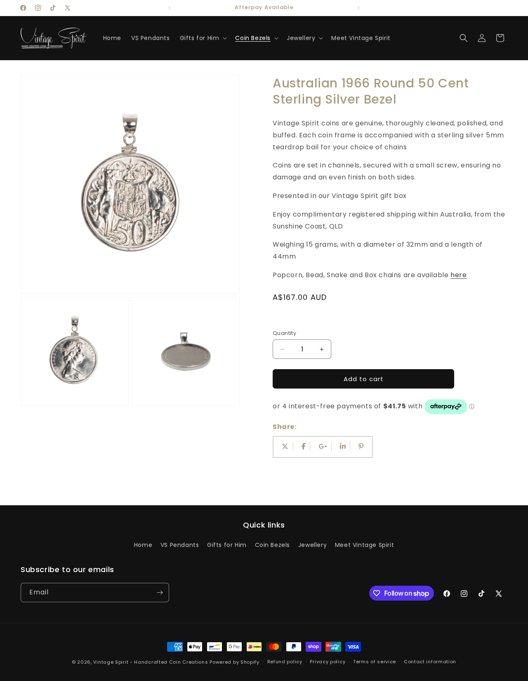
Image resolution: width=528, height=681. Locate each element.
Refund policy (284, 661)
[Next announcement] (358, 8)
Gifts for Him (227, 545)
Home (143, 545)
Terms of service (374, 661)
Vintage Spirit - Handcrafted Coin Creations (150, 662)
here (458, 275)
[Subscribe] (160, 592)
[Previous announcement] (169, 8)
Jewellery (312, 545)
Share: (285, 426)
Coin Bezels (272, 545)
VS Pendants (179, 545)
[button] (203, 38)
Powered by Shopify (234, 662)
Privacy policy (327, 661)
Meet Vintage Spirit (364, 545)
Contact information (430, 661)
